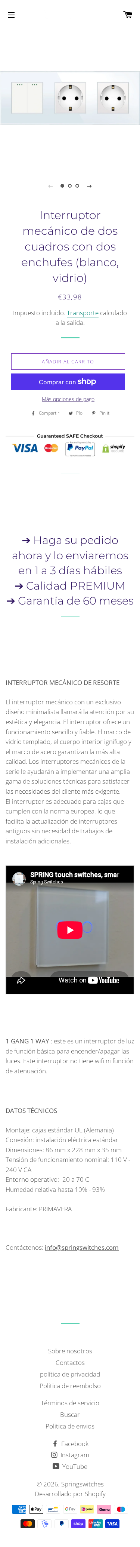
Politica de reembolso (70, 1385)
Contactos (70, 1362)
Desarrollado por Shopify (70, 1493)
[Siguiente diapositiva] (89, 186)
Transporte (83, 312)
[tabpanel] (70, 98)
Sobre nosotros (70, 1351)
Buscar (70, 1414)
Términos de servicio (70, 1403)
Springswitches (82, 1484)
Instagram (74, 1455)
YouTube (74, 1466)
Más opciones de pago (68, 399)
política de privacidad (70, 1374)
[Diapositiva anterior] (51, 186)
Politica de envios (70, 1426)
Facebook (74, 1443)
